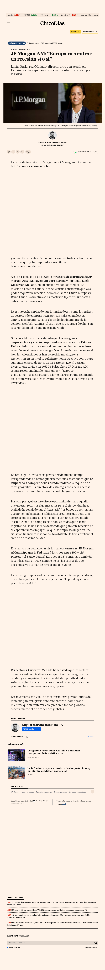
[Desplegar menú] (8, 23)
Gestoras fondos (28, 792)
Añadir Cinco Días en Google (87, 152)
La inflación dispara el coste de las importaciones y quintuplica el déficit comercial (59, 769)
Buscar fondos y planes (18, 936)
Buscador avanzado (91, 947)
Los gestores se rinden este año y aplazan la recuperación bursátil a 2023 (54, 752)
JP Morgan (15, 792)
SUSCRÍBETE (75, 32)
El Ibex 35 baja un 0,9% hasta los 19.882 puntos (45, 43)
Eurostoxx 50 (65, 15)
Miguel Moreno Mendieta (52, 142)
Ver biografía (28, 729)
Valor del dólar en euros (89, 15)
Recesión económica (44, 792)
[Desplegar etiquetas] (92, 791)
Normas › (90, 737)
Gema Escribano (33, 757)
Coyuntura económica (77, 792)
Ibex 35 (10, 15)
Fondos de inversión (19, 50)
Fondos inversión (60, 792)
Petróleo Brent (45, 15)
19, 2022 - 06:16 (55, 145)
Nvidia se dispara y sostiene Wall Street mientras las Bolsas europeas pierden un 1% (49, 910)
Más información (17, 804)
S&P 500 (27, 15)
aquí (64, 804)
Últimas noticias (15, 898)
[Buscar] (96, 942)
